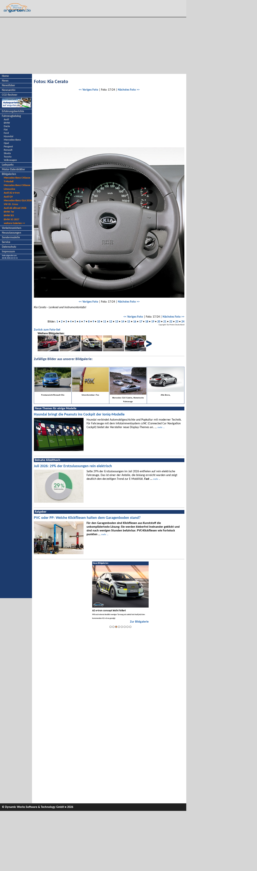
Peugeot (8, 146)
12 (110, 321)
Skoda (7, 153)
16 (134, 321)
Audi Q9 (8, 196)
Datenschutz (9, 247)
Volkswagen (10, 160)
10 (98, 321)
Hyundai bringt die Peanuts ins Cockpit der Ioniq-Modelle (79, 414)
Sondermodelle (11, 237)
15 (128, 321)
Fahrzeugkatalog (11, 116)
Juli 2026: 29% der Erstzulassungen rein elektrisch (73, 466)
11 (104, 321)
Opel (6, 143)
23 (176, 321)
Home (5, 76)
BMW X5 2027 (11, 219)
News (5, 80)
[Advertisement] (93, 45)
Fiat (6, 129)
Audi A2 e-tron (12, 192)
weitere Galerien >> (14, 223)
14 (122, 321)
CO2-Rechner (9, 95)
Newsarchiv (8, 90)
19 (152, 321)
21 (164, 321)
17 (140, 321)
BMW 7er (9, 211)
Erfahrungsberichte (13, 111)
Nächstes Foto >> (129, 89)
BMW (7, 123)
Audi (6, 119)
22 (170, 321)
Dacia (7, 126)
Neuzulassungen (11, 233)
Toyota (7, 156)
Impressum (8, 251)
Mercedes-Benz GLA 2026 (18, 200)
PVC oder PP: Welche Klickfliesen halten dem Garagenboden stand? (87, 518)
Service (6, 242)
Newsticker (8, 85)
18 (146, 321)
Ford (6, 133)
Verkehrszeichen (11, 228)
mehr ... (161, 427)
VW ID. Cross (11, 204)
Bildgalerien (9, 174)
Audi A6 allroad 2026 (15, 208)
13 (116, 321)
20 (158, 321)
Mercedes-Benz (12, 139)
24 (182, 321)
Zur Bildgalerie (139, 621)
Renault (8, 150)
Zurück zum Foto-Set (47, 329)
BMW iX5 (9, 215)
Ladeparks (8, 164)
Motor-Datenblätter (13, 169)
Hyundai (8, 136)
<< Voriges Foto (88, 89)
